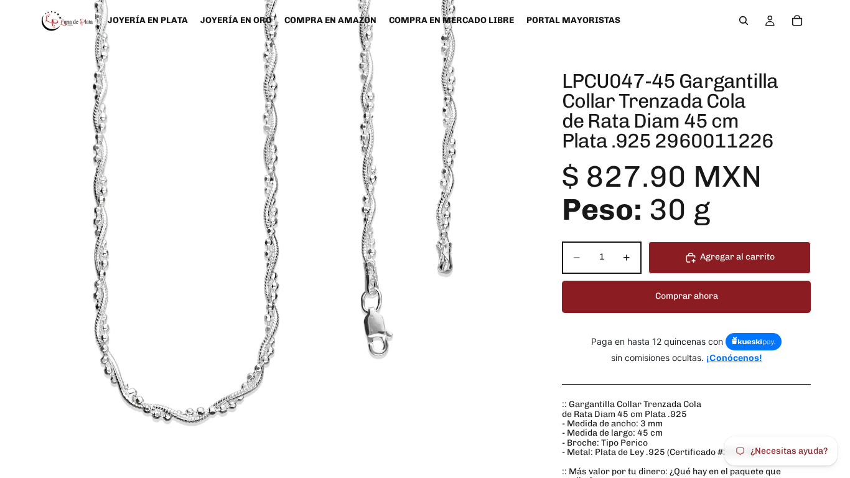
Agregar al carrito (737, 256)
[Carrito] (797, 20)
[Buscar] (743, 20)
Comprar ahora (686, 296)
